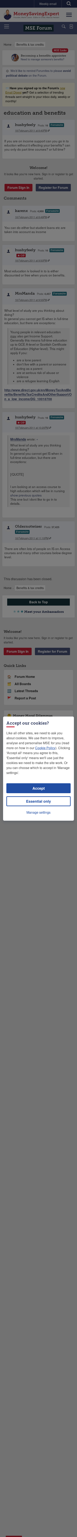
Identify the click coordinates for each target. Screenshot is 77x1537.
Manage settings (38, 812)
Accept (38, 788)
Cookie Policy (45, 747)
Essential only (38, 801)
